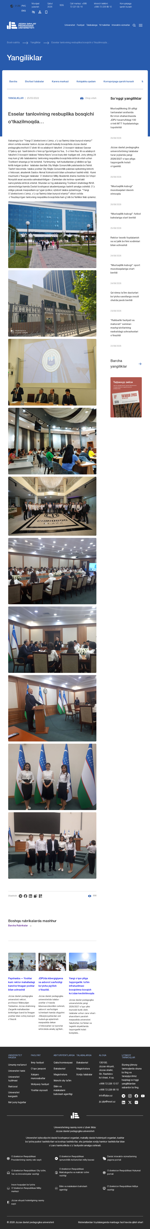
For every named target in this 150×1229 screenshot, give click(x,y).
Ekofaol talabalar (34, 82)
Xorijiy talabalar (84, 1075)
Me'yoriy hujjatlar (17, 1103)
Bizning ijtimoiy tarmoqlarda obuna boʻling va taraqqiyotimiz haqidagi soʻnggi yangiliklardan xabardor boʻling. (132, 1076)
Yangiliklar (35, 43)
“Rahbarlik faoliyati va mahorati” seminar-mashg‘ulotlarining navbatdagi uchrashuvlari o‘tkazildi (124, 328)
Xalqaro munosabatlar (38, 1077)
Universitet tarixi (16, 1071)
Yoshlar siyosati (39, 1090)
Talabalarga (91, 25)
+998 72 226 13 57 (109, 1084)
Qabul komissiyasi (63, 1063)
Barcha (13, 82)
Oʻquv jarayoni (38, 1069)
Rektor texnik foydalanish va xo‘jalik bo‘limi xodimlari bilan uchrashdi (125, 241)
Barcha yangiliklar (118, 363)
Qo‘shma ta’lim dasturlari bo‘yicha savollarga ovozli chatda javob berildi (124, 296)
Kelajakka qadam (86, 82)
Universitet (70, 25)
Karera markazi (60, 82)
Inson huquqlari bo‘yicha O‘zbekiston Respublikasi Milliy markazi (26, 1188)
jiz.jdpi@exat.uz (107, 1102)
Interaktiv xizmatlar (121, 25)
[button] (33, 13)
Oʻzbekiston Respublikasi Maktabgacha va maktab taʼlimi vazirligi (74, 1172)
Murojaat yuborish (35, 5)
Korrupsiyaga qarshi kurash (126, 5)
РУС (24, 6)
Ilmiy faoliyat (37, 1063)
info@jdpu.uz (105, 1096)
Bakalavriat (59, 1069)
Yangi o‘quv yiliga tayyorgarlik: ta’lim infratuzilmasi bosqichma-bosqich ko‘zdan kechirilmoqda (81, 986)
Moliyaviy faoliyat (40, 1084)
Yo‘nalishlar (104, 25)
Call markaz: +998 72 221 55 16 (78, 5)
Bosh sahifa (13, 43)
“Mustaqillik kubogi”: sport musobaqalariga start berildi (125, 269)
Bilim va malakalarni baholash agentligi (63, 1090)
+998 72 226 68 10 (109, 1090)
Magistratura (60, 1075)
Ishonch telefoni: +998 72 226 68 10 (103, 5)
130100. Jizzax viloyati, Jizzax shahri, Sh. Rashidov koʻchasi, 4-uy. (106, 1070)
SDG (62, 5)
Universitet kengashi (13, 1095)
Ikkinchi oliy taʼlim (62, 1081)
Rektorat (13, 1087)
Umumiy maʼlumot (17, 1065)
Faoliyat (81, 25)
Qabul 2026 (50, 5)
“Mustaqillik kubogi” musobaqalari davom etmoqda (122, 190)
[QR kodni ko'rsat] (41, 896)
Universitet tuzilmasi (13, 1079)
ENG (24, 11)
